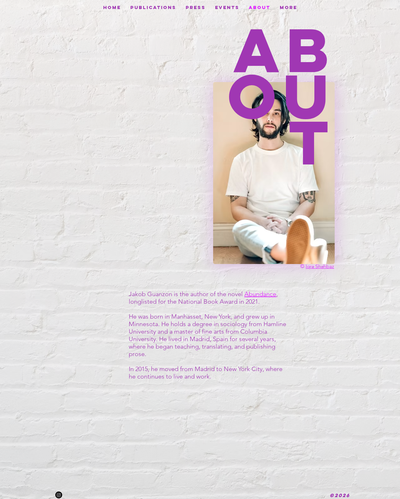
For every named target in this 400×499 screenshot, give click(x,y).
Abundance (260, 294)
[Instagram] (58, 495)
